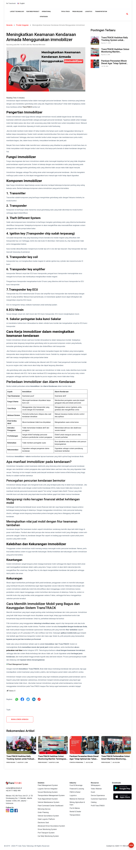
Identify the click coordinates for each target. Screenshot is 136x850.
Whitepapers (95, 785)
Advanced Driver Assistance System (51, 826)
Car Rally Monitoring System (48, 836)
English (22, 3)
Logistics (73, 795)
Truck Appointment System (48, 799)
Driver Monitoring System (47, 829)
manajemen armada (19, 719)
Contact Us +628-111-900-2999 (118, 846)
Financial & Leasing (77, 789)
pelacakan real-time (14, 650)
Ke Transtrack (11, 3)
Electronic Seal (43, 823)
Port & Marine (75, 808)
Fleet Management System (48, 785)
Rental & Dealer (75, 812)
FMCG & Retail (75, 792)
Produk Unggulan (22, 25)
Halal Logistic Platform (46, 819)
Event (93, 792)
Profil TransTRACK (98, 806)
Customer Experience (99, 799)
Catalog (93, 802)
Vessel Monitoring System (48, 792)
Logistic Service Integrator (47, 789)
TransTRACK (27, 107)
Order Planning (43, 812)
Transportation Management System (51, 795)
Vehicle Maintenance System (48, 802)
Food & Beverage (76, 785)
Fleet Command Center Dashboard (50, 806)
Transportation (75, 815)
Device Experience (98, 795)
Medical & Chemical (77, 799)
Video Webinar (96, 789)
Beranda (9, 25)
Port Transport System (46, 833)
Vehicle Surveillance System (48, 816)
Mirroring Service (44, 809)
